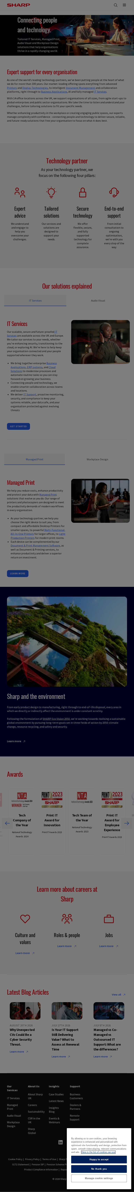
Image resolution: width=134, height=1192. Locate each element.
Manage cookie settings (99, 1178)
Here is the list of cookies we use (98, 1152)
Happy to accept (99, 1159)
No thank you (99, 1169)
